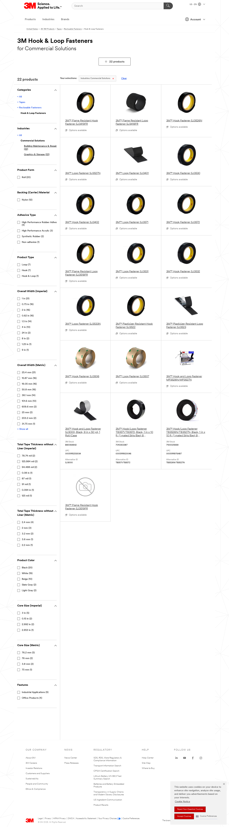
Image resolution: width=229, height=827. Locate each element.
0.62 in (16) (28, 316)
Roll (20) (26, 177)
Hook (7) (26, 270)
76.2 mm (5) (28, 652)
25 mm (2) (27, 412)
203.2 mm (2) (29, 418)
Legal (40, 819)
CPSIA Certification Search (106, 771)
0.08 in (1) (27, 473)
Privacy (48, 819)
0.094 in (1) (28, 490)
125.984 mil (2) (30, 461)
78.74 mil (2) (28, 456)
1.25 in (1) (26, 344)
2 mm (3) (26, 528)
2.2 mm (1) (27, 545)
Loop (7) (26, 265)
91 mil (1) (26, 484)
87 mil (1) (26, 478)
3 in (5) (25, 613)
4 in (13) (26, 327)
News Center (70, 758)
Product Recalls (101, 805)
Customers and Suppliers (38, 773)
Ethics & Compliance (36, 789)
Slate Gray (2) (29, 585)
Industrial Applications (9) (35, 692)
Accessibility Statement (86, 819)
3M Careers (31, 763)
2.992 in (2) (28, 624)
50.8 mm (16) (29, 389)
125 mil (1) (27, 496)
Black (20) (27, 568)
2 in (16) (26, 310)
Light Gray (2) (29, 590)
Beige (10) (27, 579)
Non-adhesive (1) (30, 242)
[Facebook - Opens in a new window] (192, 757)
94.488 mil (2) (29, 467)
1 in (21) (25, 298)
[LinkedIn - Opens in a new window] (176, 757)
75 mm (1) (27, 670)
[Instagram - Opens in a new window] (200, 757)
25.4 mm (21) (29, 372)
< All (19, 97)
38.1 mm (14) (28, 395)
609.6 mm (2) (29, 407)
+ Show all (22, 429)
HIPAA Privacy (59, 819)
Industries (48, 19)
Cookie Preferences (131, 819)
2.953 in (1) (28, 630)
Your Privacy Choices (107, 819)
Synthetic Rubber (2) (33, 236)
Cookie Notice (182, 801)
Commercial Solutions (95, 78)
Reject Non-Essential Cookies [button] (190, 809)
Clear (124, 78)
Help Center (148, 758)
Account (196, 19)
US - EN (193, 5)
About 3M (30, 758)
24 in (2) (26, 333)
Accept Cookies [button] (184, 816)
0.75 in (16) (28, 304)
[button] (206, 816)
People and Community (37, 784)
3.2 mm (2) (27, 534)
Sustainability (32, 779)
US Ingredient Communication (108, 800)
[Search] (168, 6)
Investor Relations (34, 768)
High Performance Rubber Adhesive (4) (41, 223)
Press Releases (71, 763)
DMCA (71, 819)
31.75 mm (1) (28, 424)
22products (117, 61)
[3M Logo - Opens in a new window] (43, 6)
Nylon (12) (27, 200)
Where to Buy (148, 768)
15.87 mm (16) (29, 378)
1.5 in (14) (27, 321)
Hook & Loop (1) (30, 276)
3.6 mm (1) (27, 539)
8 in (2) (25, 338)
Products (30, 19)
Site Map (146, 763)
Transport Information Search (107, 766)
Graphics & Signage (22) (36, 154)
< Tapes (21, 102)
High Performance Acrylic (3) (37, 231)
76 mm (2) (27, 658)
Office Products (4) (32, 698)
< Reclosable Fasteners (29, 107)
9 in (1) (25, 350)
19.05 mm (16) (29, 384)
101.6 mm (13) (29, 401)
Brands (65, 19)
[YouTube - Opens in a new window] (184, 757)
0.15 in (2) (27, 619)
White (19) (27, 573)
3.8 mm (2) (28, 664)
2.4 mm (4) (28, 522)
